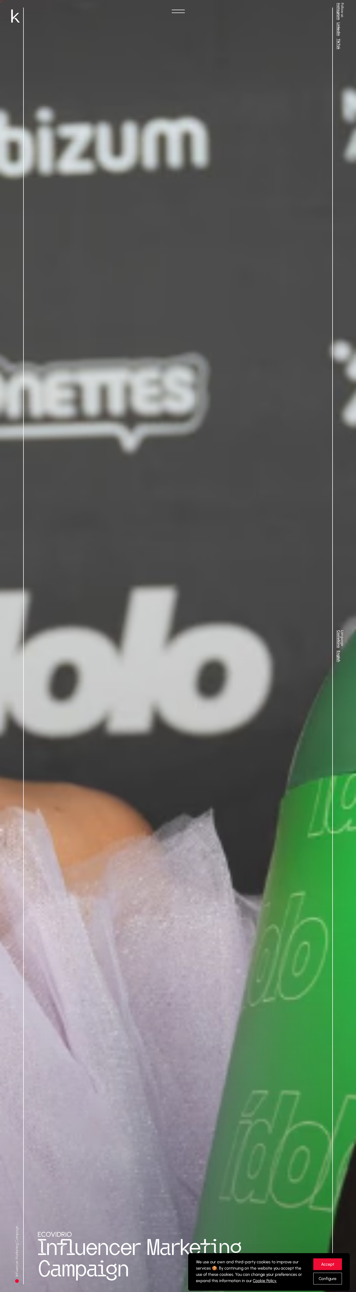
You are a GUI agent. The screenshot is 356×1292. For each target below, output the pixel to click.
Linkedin (338, 29)
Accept (327, 1264)
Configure (327, 1278)
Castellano (338, 639)
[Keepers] (15, 17)
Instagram (338, 11)
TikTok (338, 44)
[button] (178, 11)
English (338, 656)
